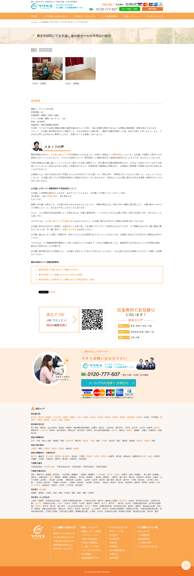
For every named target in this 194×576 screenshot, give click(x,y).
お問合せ (113, 554)
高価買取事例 (143, 539)
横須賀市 (66, 456)
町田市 (129, 430)
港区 (60, 420)
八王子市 (44, 430)
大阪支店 (113, 543)
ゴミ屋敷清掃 (114, 154)
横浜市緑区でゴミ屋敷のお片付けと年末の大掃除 (60, 274)
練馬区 (46, 420)
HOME (34, 16)
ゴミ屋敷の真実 (144, 543)
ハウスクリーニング (90, 535)
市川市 (109, 475)
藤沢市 (34, 456)
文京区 (54, 420)
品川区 (93, 417)
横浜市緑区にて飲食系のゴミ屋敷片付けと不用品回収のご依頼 (66, 279)
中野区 (39, 420)
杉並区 (115, 417)
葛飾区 (72, 417)
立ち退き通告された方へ (64, 537)
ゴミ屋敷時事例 (110, 16)
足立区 (34, 417)
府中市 (114, 430)
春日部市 (123, 501)
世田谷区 (130, 417)
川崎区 (34, 449)
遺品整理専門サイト (90, 558)
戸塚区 (104, 441)
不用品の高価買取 (89, 543)
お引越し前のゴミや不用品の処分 (60, 221)
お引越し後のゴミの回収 (62, 154)
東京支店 (113, 535)
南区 (33, 441)
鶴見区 (139, 441)
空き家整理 (86, 554)
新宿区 (107, 417)
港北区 (85, 441)
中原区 (46, 449)
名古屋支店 (114, 539)
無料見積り (114, 558)
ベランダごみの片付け (91, 550)
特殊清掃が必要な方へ (63, 545)
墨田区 (122, 417)
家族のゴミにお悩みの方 (64, 533)
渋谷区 (100, 417)
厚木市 (104, 456)
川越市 (60, 503)
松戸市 (37, 485)
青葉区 (147, 441)
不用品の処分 (52, 196)
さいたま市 (41, 489)
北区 (79, 417)
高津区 (61, 449)
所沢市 (87, 506)
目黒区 (67, 420)
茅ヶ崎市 (49, 456)
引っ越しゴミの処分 (90, 546)
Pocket (52, 292)
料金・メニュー (131, 16)
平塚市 (89, 456)
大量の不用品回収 (89, 539)
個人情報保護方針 (117, 550)
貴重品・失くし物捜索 (91, 531)
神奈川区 (70, 441)
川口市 (38, 503)
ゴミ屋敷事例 (143, 535)
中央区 (143, 456)
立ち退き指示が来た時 (147, 546)
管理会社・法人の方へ (85, 16)
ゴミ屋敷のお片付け (68, 229)
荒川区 (41, 417)
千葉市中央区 (49, 467)
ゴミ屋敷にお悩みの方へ (56, 16)
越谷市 (104, 503)
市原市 (117, 475)
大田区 (65, 417)
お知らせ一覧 (143, 531)
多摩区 (76, 449)
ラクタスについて (154, 16)
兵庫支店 (113, 546)
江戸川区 (57, 417)
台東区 (139, 417)
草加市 (38, 506)
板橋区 (48, 417)
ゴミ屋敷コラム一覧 (148, 527)
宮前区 (54, 449)
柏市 (51, 477)
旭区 (92, 441)
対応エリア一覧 (116, 531)
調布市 (157, 428)
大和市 (96, 456)
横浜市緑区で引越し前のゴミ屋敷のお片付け (58, 269)
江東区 (85, 417)
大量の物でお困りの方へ (64, 541)
